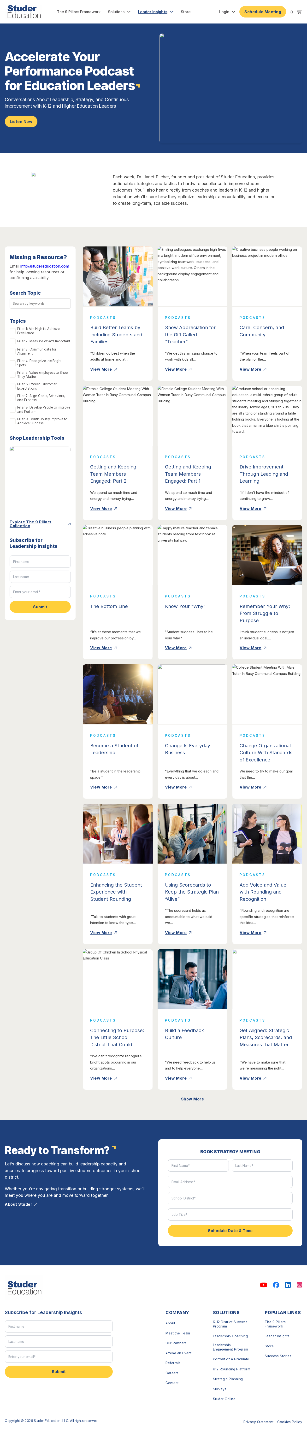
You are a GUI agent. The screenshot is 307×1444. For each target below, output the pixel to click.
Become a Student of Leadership (114, 749)
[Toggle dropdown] (129, 12)
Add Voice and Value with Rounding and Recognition (263, 892)
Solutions (116, 12)
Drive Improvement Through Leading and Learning (264, 474)
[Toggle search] (292, 12)
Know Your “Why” (185, 606)
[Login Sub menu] (234, 12)
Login (224, 12)
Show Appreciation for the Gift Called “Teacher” (190, 335)
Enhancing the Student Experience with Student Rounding (116, 892)
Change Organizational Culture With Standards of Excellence (266, 753)
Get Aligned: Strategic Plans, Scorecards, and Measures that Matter (266, 1037)
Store (186, 12)
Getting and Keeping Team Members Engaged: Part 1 (188, 474)
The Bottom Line (109, 606)
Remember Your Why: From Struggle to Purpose (265, 613)
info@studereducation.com (44, 266)
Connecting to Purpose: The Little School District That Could (117, 1037)
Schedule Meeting (262, 11)
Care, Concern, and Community (262, 331)
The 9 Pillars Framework (79, 12)
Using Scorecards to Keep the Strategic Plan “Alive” (192, 892)
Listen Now (21, 121)
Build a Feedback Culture (184, 1034)
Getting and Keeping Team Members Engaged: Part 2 (113, 474)
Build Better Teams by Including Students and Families (116, 335)
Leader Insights (152, 12)
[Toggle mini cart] (299, 11)
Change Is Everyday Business (187, 749)
